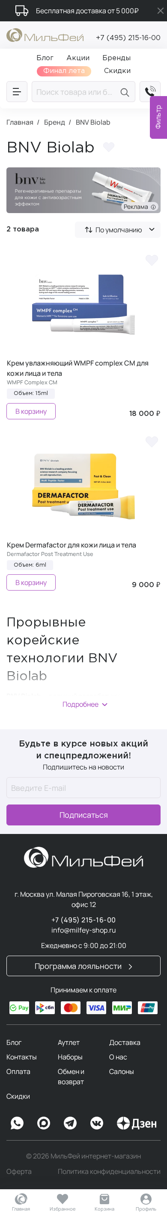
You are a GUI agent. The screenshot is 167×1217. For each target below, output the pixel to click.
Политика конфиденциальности (109, 1171)
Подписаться (84, 815)
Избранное (63, 1208)
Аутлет (69, 1042)
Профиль (146, 1208)
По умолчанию (118, 229)
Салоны (121, 1071)
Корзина (104, 1208)
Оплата (18, 1071)
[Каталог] (16, 91)
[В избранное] (151, 259)
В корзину (31, 411)
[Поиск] (126, 91)
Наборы (70, 1057)
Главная (21, 1208)
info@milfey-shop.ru (83, 930)
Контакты (21, 1057)
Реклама (137, 206)
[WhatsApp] (17, 1123)
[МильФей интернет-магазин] (45, 34)
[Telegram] (70, 1123)
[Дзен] (136, 1123)
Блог (13, 1042)
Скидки (18, 1096)
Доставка (124, 1042)
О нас (118, 1057)
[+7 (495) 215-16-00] (150, 91)
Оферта (19, 1171)
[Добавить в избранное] (108, 148)
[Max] (43, 1123)
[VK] (97, 1123)
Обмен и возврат (71, 1076)
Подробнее (80, 704)
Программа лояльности (79, 966)
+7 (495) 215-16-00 (128, 38)
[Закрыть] (160, 10)
